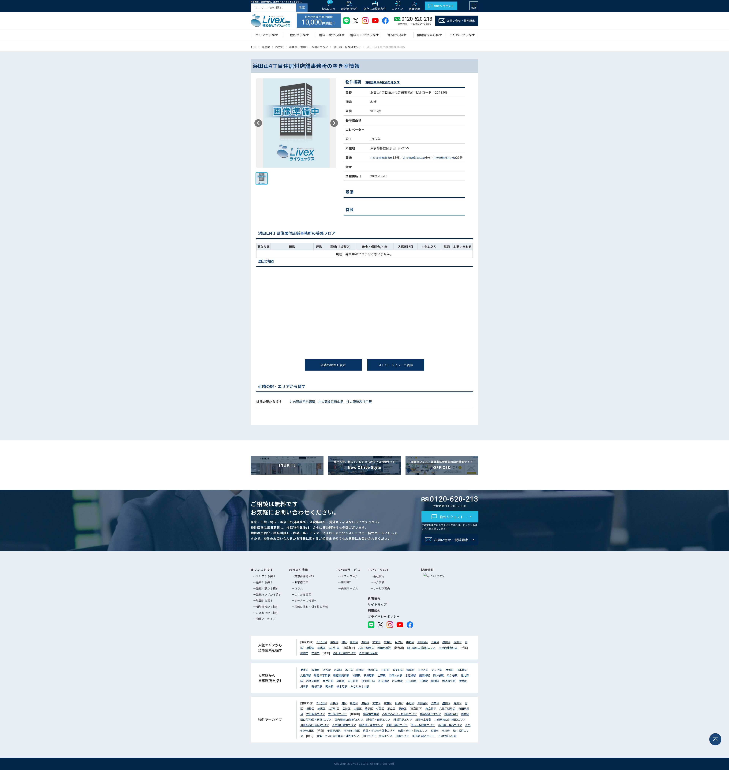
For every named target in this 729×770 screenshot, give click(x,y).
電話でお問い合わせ (186, 400)
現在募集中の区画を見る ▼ (382, 82)
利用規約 (374, 610)
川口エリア (369, 736)
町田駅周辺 (384, 647)
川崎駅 (304, 686)
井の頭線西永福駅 (381, 157)
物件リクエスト (444, 6)
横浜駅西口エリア (430, 714)
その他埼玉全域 (368, 653)
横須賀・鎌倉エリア (371, 725)
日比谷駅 (423, 670)
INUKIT (346, 582)
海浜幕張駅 (448, 681)
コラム (298, 588)
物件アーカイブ (266, 619)
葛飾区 (402, 708)
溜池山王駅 (368, 681)
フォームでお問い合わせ (547, 401)
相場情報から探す (267, 606)
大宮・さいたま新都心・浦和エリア (338, 736)
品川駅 (349, 670)
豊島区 (369, 708)
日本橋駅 (462, 670)
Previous (258, 123)
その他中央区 (352, 730)
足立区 (391, 708)
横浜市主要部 (371, 714)
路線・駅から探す (267, 588)
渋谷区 (365, 642)
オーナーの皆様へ (305, 600)
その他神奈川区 (448, 647)
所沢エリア (385, 736)
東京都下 (430, 708)
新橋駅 (360, 670)
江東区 (435, 642)
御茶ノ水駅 (395, 675)
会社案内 (378, 576)
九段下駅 (305, 675)
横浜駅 (463, 681)
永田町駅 (353, 681)
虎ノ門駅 (437, 670)
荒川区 (458, 642)
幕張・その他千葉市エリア (379, 730)
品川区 (346, 708)
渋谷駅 (327, 670)
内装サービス (349, 588)
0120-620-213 (367, 381)
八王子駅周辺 (366, 647)
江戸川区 (334, 647)
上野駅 (382, 675)
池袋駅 (338, 670)
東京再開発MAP (304, 576)
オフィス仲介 (349, 576)
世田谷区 (422, 642)
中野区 (410, 642)
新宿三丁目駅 (322, 675)
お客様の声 (301, 582)
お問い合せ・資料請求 (461, 20)
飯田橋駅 (424, 675)
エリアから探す (266, 576)
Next (334, 123)
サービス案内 (381, 588)
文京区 (376, 642)
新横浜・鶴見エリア (378, 719)
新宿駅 (316, 670)
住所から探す (264, 582)
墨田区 (446, 642)
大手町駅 (328, 681)
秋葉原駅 (369, 675)
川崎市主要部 (423, 719)
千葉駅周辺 (334, 730)
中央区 (334, 642)
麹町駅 (341, 681)
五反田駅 (411, 681)
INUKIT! (287, 465)
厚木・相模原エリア (423, 725)
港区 (344, 642)
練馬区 (321, 647)
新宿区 (354, 642)
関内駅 (329, 686)
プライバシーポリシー (384, 616)
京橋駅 (449, 670)
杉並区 (380, 708)
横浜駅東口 (451, 714)
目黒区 (399, 642)
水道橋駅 (410, 675)
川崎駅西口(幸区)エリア (314, 725)
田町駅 (385, 670)
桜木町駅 (342, 686)
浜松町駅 (373, 670)
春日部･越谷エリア (344, 653)
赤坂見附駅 (313, 681)
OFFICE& (442, 465)
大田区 (358, 708)
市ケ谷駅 (452, 675)
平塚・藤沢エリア (397, 725)
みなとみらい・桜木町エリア (399, 714)
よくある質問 (302, 594)
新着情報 (374, 598)
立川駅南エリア (315, 714)
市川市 (316, 653)
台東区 (388, 642)
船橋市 (304, 653)
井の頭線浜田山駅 (414, 157)
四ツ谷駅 (438, 675)
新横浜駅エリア (403, 719)
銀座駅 (410, 670)
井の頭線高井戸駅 (444, 157)
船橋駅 (435, 681)
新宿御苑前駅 (341, 675)
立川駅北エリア (337, 714)
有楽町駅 (398, 670)
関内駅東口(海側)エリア (421, 647)
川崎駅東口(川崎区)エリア (450, 719)
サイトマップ (377, 604)
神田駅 (357, 675)
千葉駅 (424, 681)
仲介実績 (378, 582)
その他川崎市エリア (344, 725)
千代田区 (321, 642)
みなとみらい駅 (359, 686)
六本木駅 (397, 681)
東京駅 (304, 670)
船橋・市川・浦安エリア (412, 730)
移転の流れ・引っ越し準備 (311, 606)
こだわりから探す (267, 613)
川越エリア (402, 736)
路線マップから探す (268, 594)
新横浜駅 (317, 686)
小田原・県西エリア (450, 725)
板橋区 (310, 647)
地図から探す (264, 600)
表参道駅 (383, 681)
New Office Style (364, 465)
